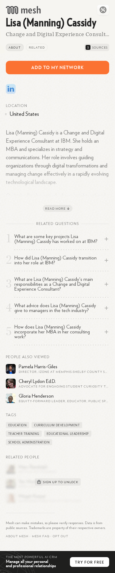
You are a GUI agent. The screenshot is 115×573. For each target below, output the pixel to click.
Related (37, 47)
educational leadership (68, 434)
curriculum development (57, 425)
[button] (40, 536)
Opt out (60, 536)
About (15, 47)
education (17, 425)
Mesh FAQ (40, 536)
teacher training (23, 434)
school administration (29, 442)
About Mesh (17, 536)
